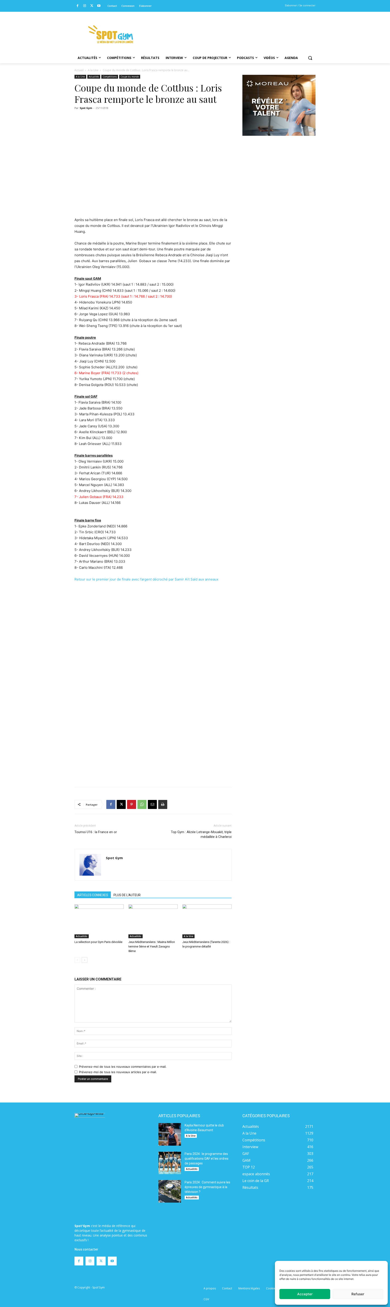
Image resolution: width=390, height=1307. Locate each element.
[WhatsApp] (141, 804)
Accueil (79, 70)
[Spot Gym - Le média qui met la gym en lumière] (110, 34)
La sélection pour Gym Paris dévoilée (98, 942)
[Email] (152, 804)
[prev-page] (77, 960)
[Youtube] (99, 6)
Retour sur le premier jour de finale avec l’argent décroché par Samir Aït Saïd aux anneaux (146, 579)
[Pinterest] (131, 804)
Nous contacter (86, 1249)
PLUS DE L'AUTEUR (127, 895)
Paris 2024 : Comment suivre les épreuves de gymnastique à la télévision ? (207, 1187)
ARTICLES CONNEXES (92, 895)
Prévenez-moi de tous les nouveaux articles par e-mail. (118, 1072)
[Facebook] (77, 6)
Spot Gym (86, 108)
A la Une (93, 70)
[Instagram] (85, 6)
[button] (310, 57)
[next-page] (84, 960)
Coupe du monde (130, 76)
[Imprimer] (162, 804)
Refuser (357, 1294)
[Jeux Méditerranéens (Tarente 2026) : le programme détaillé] (207, 921)
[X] (92, 6)
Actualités (94, 76)
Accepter (305, 1294)
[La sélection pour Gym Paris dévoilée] (99, 921)
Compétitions (110, 76)
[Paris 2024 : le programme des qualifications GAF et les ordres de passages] (169, 1163)
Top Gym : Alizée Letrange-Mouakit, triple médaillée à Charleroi (201, 834)
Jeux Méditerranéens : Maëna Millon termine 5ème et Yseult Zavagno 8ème (151, 946)
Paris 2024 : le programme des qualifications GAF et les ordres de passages (206, 1158)
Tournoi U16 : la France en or (95, 832)
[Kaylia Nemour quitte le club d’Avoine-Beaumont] (169, 1134)
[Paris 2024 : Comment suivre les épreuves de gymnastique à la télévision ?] (169, 1191)
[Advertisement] (226, 28)
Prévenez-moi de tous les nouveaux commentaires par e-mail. (123, 1066)
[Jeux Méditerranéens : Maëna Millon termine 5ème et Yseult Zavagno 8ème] (153, 921)
